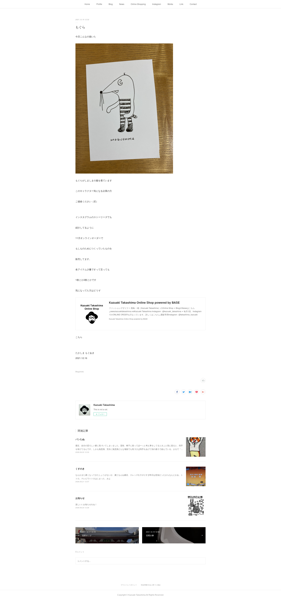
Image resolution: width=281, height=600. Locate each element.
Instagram (156, 4)
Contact (193, 4)
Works (170, 4)
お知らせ (80, 498)
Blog (111, 4)
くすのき (80, 468)
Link (181, 4)
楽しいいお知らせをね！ (86, 504)
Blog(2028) (79, 372)
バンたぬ (80, 439)
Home (87, 4)
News (121, 4)
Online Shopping (138, 4)
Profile (99, 4)
